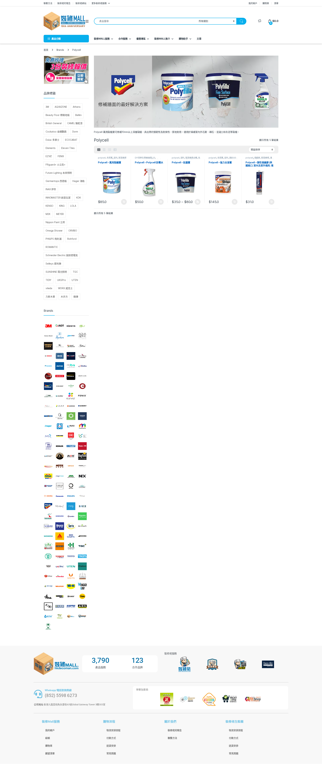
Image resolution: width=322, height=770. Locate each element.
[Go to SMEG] (82, 536)
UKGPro (61, 280)
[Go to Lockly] (48, 456)
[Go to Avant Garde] (59, 346)
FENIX (61, 156)
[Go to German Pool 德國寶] (48, 416)
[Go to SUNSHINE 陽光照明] (59, 546)
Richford (71, 238)
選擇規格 (198, 202)
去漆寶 (110, 157)
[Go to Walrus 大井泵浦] (48, 586)
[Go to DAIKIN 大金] (48, 366)
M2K (48, 214)
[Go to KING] (48, 446)
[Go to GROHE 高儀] (82, 416)
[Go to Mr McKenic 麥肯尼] (48, 476)
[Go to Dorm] (82, 376)
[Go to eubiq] (59, 396)
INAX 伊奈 (51, 189)
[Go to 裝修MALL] (71, 616)
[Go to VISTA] (71, 576)
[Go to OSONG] (82, 486)
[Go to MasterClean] (48, 466)
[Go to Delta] (82, 366)
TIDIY (48, 280)
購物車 (265, 3)
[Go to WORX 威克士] (59, 596)
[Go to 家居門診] (71, 606)
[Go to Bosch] (48, 356)
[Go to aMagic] (82, 326)
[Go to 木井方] (82, 606)
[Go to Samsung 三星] (59, 516)
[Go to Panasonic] (59, 496)
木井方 (64, 296)
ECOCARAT (71, 139)
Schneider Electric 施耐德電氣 (62, 255)
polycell (102, 157)
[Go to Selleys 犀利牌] (59, 526)
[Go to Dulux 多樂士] (48, 386)
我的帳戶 (253, 3)
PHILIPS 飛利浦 (53, 238)
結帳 (47, 738)
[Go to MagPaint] (82, 456)
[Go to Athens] (48, 346)
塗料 (116, 157)
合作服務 (123, 38)
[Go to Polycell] (48, 506)
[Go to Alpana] (71, 326)
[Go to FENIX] (82, 396)
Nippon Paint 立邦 (55, 222)
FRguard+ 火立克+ (55, 164)
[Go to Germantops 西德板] (59, 416)
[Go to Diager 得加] (71, 376)
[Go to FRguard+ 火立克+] (48, 406)
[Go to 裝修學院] (82, 616)
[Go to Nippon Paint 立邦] (48, 486)
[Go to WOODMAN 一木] (48, 596)
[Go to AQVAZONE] (82, 336)
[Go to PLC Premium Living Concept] (82, 496)
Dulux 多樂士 (52, 139)
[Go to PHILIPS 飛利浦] (71, 496)
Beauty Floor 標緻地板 (58, 115)
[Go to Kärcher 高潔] (59, 436)
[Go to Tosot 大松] (59, 556)
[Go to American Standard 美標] (48, 336)
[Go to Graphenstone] (71, 416)
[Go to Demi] (48, 376)
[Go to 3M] (48, 326)
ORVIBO (72, 230)
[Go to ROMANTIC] (48, 516)
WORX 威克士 (65, 288)
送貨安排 (111, 745)
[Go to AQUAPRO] (71, 336)
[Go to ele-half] (71, 386)
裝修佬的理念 (63, 3)
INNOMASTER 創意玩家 (58, 197)
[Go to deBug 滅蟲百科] (71, 366)
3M (47, 106)
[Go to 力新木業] (48, 606)
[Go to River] (82, 506)
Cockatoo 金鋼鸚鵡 (56, 131)
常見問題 (111, 753)
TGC (75, 271)
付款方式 (111, 738)
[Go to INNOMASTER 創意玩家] (82, 426)
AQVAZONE (61, 106)
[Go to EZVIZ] (71, 396)
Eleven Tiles (67, 148)
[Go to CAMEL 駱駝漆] (71, 356)
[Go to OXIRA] (48, 496)
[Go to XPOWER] (71, 596)
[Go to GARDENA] (71, 406)
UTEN (75, 280)
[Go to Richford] (59, 506)
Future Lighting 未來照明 (59, 172)
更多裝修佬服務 (99, 3)
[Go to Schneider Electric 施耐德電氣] (82, 516)
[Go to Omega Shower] (59, 486)
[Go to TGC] (82, 546)
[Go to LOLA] (59, 456)
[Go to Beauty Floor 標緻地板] (71, 346)
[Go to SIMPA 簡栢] (71, 536)
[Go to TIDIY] (48, 556)
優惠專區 (141, 38)
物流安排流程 (113, 730)
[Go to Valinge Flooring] (48, 576)
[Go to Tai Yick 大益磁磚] (71, 546)
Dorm (75, 131)
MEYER (60, 214)
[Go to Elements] (82, 386)
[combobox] (145, 21)
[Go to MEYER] (59, 466)
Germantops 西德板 (56, 181)
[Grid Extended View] (104, 149)
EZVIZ (49, 156)
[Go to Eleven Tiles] (48, 396)
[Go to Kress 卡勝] (82, 446)
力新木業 (50, 296)
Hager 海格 (78, 181)
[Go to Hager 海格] (48, 426)
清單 (276, 3)
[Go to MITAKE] (71, 466)
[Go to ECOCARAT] (59, 386)
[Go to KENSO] (82, 436)
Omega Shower (54, 230)
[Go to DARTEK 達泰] (59, 366)
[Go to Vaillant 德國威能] (82, 566)
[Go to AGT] (59, 326)
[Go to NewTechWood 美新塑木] (71, 476)
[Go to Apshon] (59, 336)
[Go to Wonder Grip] (82, 586)
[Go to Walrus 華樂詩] (59, 586)
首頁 (46, 49)
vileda (49, 288)
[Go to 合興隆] (59, 606)
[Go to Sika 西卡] (59, 536)
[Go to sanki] (71, 516)
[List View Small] (115, 149)
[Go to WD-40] (71, 586)
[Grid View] (98, 149)
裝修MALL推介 (162, 38)
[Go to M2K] (71, 456)
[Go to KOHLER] (59, 446)
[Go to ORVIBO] (71, 486)
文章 (199, 38)
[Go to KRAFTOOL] (71, 446)
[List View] (109, 149)
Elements (51, 148)
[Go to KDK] (71, 436)
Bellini (78, 115)
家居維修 (265, 157)
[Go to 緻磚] (59, 616)
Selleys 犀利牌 (53, 263)
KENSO (49, 205)
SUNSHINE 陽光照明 (56, 271)
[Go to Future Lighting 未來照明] (59, 406)
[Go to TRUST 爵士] (48, 566)
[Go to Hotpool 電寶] (59, 426)
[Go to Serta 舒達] (71, 526)
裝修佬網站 (80, 3)
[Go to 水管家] (48, 616)
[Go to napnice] (59, 476)
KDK (78, 197)
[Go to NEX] (82, 476)
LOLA (73, 205)
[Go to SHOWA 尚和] (82, 526)
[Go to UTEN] (71, 566)
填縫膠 (257, 157)
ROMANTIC (52, 247)
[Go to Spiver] (48, 546)
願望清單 (50, 753)
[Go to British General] (59, 356)
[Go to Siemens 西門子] (48, 536)
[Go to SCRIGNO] (48, 526)
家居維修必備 (191, 157)
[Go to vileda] (59, 576)
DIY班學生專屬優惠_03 (145, 157)
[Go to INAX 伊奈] (71, 426)
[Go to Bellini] (82, 346)
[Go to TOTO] (71, 556)
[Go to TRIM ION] (82, 556)
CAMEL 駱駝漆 (75, 123)
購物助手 (183, 38)
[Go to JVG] (48, 436)
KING (62, 205)
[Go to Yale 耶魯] (82, 596)
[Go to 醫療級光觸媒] (48, 626)
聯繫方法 (48, 3)
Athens (76, 106)
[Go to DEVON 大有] (59, 376)
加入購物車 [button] (124, 202)
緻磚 (75, 296)
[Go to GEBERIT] (82, 406)
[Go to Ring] (71, 506)
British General (54, 123)
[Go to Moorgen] (82, 466)
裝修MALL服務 (102, 38)
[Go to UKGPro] (59, 566)
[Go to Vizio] (82, 576)
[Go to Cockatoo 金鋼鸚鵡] (82, 356)
